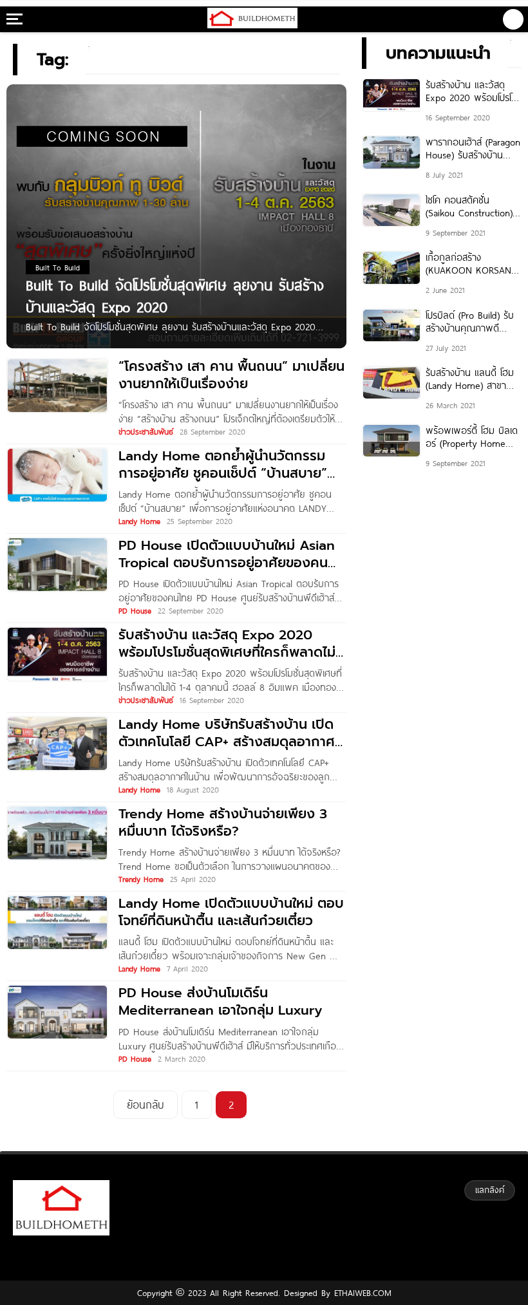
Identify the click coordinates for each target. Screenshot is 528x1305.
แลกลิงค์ (489, 1189)
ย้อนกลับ (145, 1104)
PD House (134, 610)
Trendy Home (141, 879)
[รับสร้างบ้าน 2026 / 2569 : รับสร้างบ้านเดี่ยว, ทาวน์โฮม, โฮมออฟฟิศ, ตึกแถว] (253, 19)
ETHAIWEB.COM (360, 1292)
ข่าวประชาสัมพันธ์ (145, 431)
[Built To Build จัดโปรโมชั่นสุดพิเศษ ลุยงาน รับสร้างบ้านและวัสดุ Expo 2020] (176, 218)
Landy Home (139, 521)
